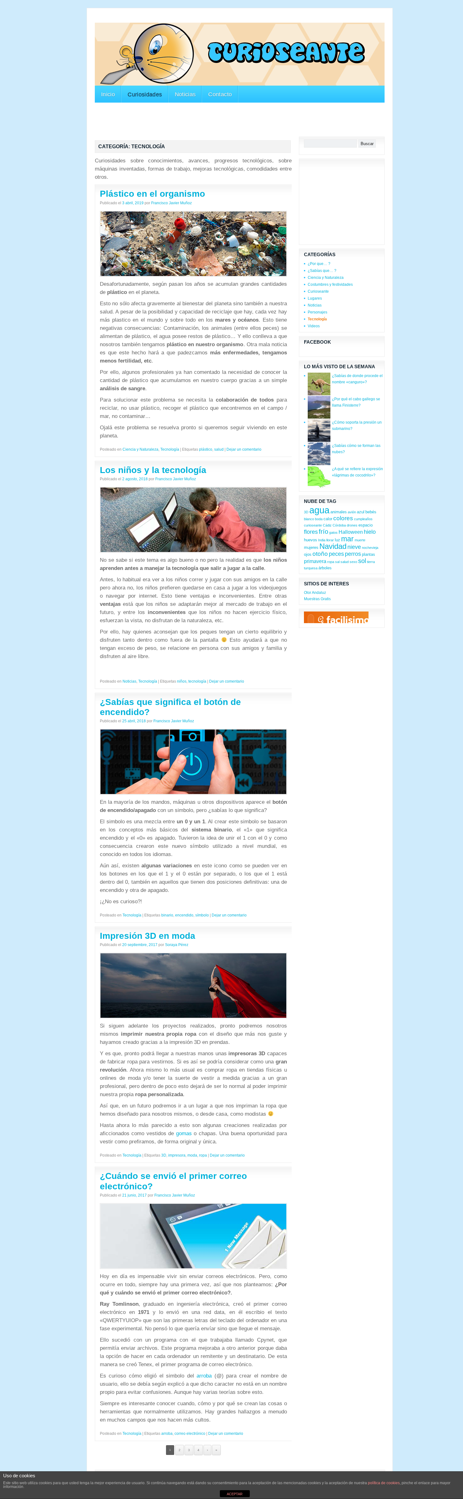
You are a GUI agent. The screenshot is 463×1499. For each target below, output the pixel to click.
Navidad (332, 546)
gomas (184, 1133)
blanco (309, 519)
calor (327, 518)
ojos (308, 554)
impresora (177, 1155)
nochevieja (370, 547)
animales (338, 512)
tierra (371, 562)
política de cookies (384, 1483)
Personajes (317, 312)
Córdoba (339, 525)
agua (319, 510)
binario (167, 915)
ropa (203, 1155)
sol (362, 560)
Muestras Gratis (317, 599)
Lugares (315, 298)
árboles (325, 568)
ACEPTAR (235, 1494)
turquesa (310, 568)
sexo (353, 562)
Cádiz (327, 525)
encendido (184, 915)
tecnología (197, 681)
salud (219, 449)
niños (181, 681)
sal (337, 562)
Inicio (108, 94)
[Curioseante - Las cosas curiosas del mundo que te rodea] (240, 54)
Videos (314, 326)
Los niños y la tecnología (153, 470)
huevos (310, 540)
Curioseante (318, 291)
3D (163, 1155)
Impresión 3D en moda (147, 936)
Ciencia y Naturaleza (140, 449)
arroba (204, 1376)
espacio (365, 525)
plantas (368, 554)
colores (343, 518)
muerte (360, 540)
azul (360, 512)
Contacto (220, 94)
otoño (320, 553)
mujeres (311, 547)
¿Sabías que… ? (322, 270)
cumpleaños (363, 519)
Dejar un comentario (243, 449)
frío (323, 531)
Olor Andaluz (315, 592)
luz (337, 540)
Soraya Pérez (176, 945)
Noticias (185, 94)
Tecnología (169, 449)
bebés (370, 512)
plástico (205, 449)
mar (347, 539)
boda (319, 519)
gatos (333, 532)
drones (352, 525)
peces (336, 554)
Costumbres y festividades (330, 284)
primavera (315, 561)
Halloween (351, 532)
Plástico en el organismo (152, 194)
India (321, 540)
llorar (330, 540)
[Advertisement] (209, 18)
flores (311, 532)
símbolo (202, 915)
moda (192, 1155)
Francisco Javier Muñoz (171, 203)
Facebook (317, 342)
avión (352, 512)
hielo (370, 532)
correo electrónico (189, 1433)
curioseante (313, 525)
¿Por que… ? (319, 264)
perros (353, 554)
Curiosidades (145, 94)
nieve (354, 547)
